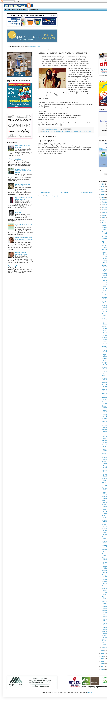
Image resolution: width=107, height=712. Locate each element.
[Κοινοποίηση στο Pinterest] (70, 129)
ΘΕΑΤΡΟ (69, 131)
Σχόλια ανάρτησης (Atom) (53, 196)
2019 (102, 194)
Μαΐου (104, 217)
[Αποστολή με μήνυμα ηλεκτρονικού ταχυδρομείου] (64, 129)
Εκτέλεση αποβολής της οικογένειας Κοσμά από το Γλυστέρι (23, 170)
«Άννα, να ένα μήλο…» (15, 159)
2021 (102, 189)
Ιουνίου (104, 215)
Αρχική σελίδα (34, 9)
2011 (102, 666)
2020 (102, 192)
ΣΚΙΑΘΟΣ (75, 131)
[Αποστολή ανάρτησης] (61, 129)
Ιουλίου (104, 212)
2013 (102, 661)
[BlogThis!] (66, 129)
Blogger (89, 692)
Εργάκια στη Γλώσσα (14, 266)
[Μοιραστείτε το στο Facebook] (69, 129)
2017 (102, 651)
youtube (39, 46)
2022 (102, 186)
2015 (102, 656)
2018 (102, 197)
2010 (102, 669)
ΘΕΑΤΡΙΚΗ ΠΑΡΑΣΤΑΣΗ (60, 131)
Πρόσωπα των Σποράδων (19, 9)
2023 (102, 184)
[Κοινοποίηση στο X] (67, 129)
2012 (102, 664)
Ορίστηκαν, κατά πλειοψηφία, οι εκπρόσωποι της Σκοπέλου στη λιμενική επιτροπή (24, 239)
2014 (102, 658)
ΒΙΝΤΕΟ (7, 9)
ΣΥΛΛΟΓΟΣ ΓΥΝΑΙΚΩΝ (85, 131)
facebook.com (32, 46)
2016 (102, 653)
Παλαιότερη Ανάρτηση (86, 192)
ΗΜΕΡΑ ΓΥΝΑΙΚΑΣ (48, 131)
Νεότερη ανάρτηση (44, 192)
